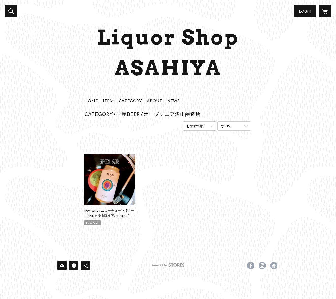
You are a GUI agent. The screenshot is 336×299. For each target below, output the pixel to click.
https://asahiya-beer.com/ (273, 265)
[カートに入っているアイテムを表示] (325, 11)
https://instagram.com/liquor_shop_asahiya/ (262, 265)
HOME (91, 100)
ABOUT (154, 100)
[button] (305, 11)
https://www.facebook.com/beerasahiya (250, 265)
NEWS (173, 100)
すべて (226, 126)
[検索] (11, 11)
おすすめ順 (195, 126)
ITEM (108, 100)
